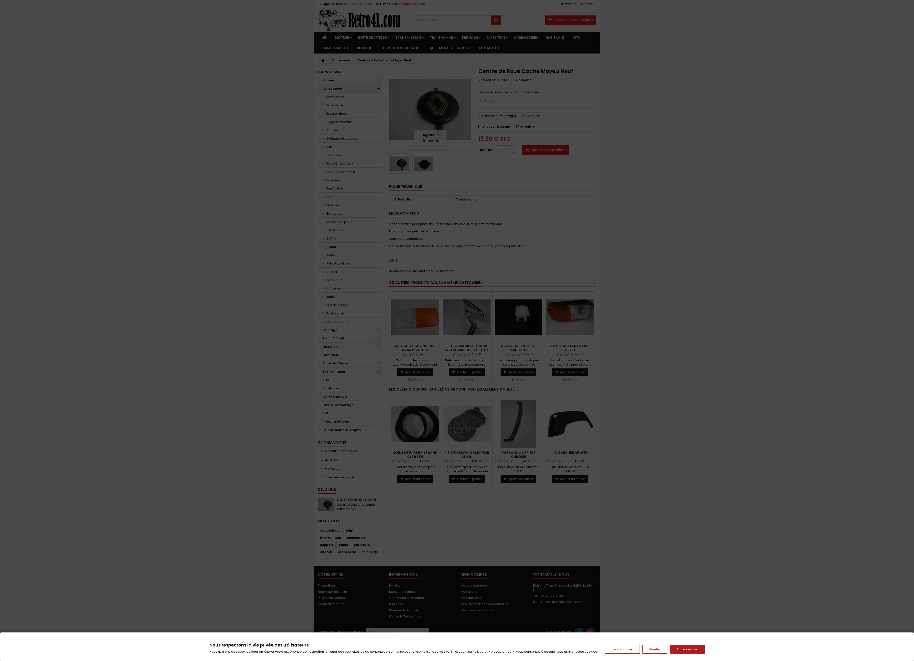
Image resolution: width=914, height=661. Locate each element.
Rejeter (655, 649)
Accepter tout (687, 649)
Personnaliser (622, 649)
